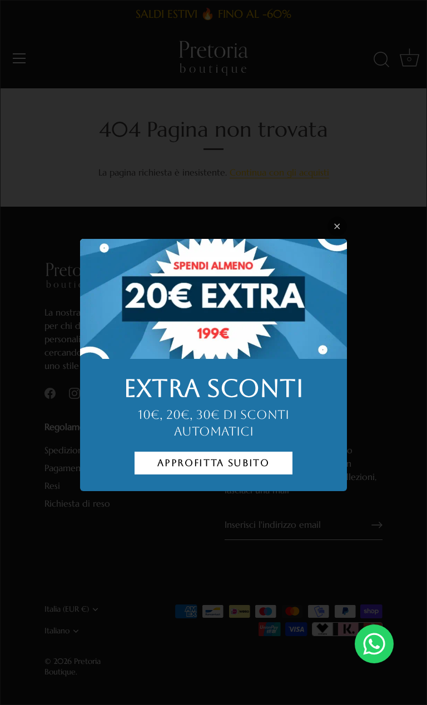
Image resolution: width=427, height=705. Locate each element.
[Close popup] (337, 226)
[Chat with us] (374, 643)
